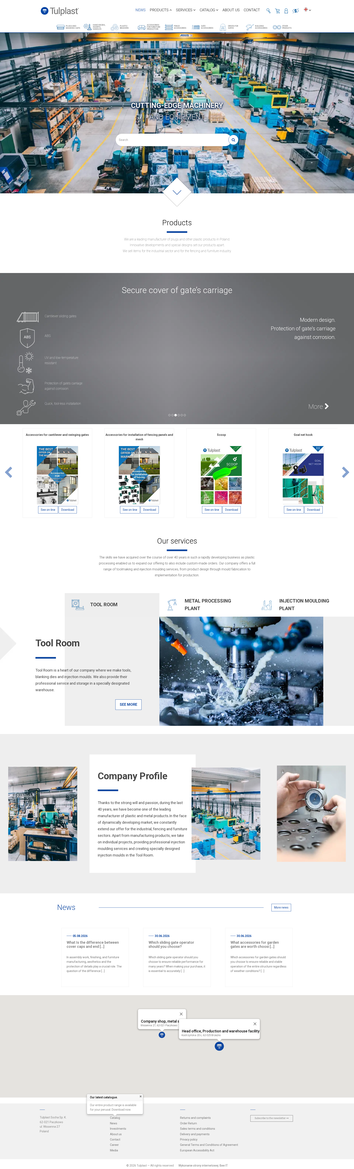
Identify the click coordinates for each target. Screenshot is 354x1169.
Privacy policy (188, 1139)
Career (114, 1144)
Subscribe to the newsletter (270, 1118)
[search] (233, 140)
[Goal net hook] (303, 474)
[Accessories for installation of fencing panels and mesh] (139, 474)
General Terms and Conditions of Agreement (209, 1144)
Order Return (188, 1123)
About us (231, 10)
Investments (118, 1128)
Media (114, 1150)
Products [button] (159, 10)
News (140, 10)
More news (281, 907)
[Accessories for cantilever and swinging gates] (57, 474)
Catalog (208, 10)
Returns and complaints (195, 1117)
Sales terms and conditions (197, 1128)
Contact (252, 10)
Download (67, 509)
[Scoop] (221, 474)
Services (184, 10)
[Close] (255, 1024)
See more (128, 704)
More (316, 406)
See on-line (48, 509)
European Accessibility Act (197, 1150)
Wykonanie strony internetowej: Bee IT (203, 1165)
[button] (8, 473)
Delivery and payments (195, 1134)
